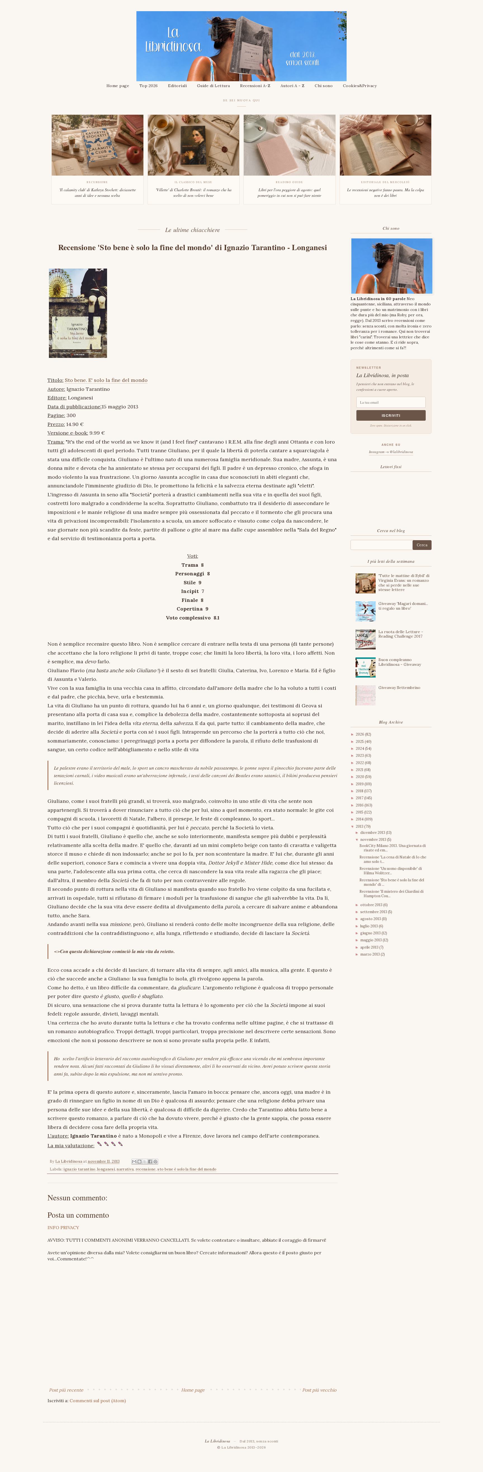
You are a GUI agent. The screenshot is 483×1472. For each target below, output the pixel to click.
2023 (360, 755)
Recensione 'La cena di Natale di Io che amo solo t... (392, 859)
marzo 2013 (370, 954)
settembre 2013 (374, 911)
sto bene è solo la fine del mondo (186, 1169)
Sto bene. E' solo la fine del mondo (106, 380)
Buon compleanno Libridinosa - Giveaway (399, 662)
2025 (360, 741)
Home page (117, 85)
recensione (146, 1169)
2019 (360, 784)
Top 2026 (148, 85)
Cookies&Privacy (360, 85)
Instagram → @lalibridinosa (391, 451)
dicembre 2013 (373, 832)
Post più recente (66, 1390)
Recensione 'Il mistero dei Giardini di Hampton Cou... (391, 893)
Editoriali (177, 85)
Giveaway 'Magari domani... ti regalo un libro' (403, 606)
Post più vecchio (319, 1390)
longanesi (106, 1169)
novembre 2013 (373, 839)
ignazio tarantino (79, 1169)
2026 (360, 734)
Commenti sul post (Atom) (98, 1400)
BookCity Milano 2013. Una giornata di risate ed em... (392, 848)
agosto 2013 (371, 918)
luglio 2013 (369, 926)
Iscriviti (391, 415)
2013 (360, 826)
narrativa (125, 1169)
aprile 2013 (369, 947)
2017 (360, 798)
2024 (360, 748)
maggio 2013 (371, 940)
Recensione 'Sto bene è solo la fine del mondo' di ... (391, 882)
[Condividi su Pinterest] (155, 1162)
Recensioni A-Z (255, 85)
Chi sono (324, 85)
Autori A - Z (293, 85)
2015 (360, 812)
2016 (360, 805)
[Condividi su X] (145, 1162)
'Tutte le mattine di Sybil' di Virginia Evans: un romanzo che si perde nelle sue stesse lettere (403, 582)
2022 (360, 762)
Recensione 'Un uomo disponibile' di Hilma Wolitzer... (390, 870)
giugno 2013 (371, 933)
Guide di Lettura (213, 85)
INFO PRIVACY (63, 1227)
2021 (360, 769)
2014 (360, 819)
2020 (360, 776)
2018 (360, 791)
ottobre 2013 (371, 905)
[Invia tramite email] (134, 1162)
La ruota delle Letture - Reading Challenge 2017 (400, 634)
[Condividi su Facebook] (150, 1162)
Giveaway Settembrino (399, 687)
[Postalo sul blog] (139, 1162)
